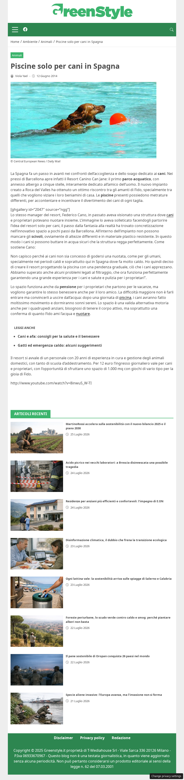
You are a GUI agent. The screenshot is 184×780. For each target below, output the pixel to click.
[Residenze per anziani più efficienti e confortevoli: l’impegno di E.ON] (37, 515)
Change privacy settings (166, 776)
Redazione (121, 737)
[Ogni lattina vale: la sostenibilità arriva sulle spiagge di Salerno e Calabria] (37, 592)
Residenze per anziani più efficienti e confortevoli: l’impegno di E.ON (114, 501)
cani (169, 214)
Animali (17, 55)
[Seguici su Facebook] (25, 29)
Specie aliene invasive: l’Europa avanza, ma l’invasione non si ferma (114, 695)
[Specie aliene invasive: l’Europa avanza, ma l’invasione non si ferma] (37, 708)
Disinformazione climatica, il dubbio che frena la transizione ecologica (116, 540)
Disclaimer (63, 737)
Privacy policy (92, 737)
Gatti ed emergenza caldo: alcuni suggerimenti (60, 345)
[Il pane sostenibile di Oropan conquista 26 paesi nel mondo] (37, 669)
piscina (125, 297)
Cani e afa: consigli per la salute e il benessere (58, 336)
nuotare (83, 313)
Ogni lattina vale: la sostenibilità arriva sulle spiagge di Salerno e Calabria (119, 579)
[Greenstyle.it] (92, 11)
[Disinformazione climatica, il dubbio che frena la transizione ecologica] (37, 553)
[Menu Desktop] (15, 29)
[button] (171, 29)
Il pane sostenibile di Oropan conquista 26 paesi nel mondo (108, 656)
